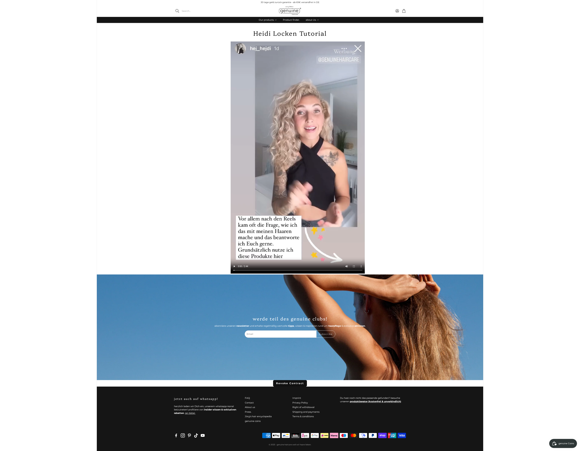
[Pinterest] (189, 435)
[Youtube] (203, 435)
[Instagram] (183, 435)
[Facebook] (176, 435)
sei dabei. (190, 413)
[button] (195, 10)
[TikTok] (196, 435)
